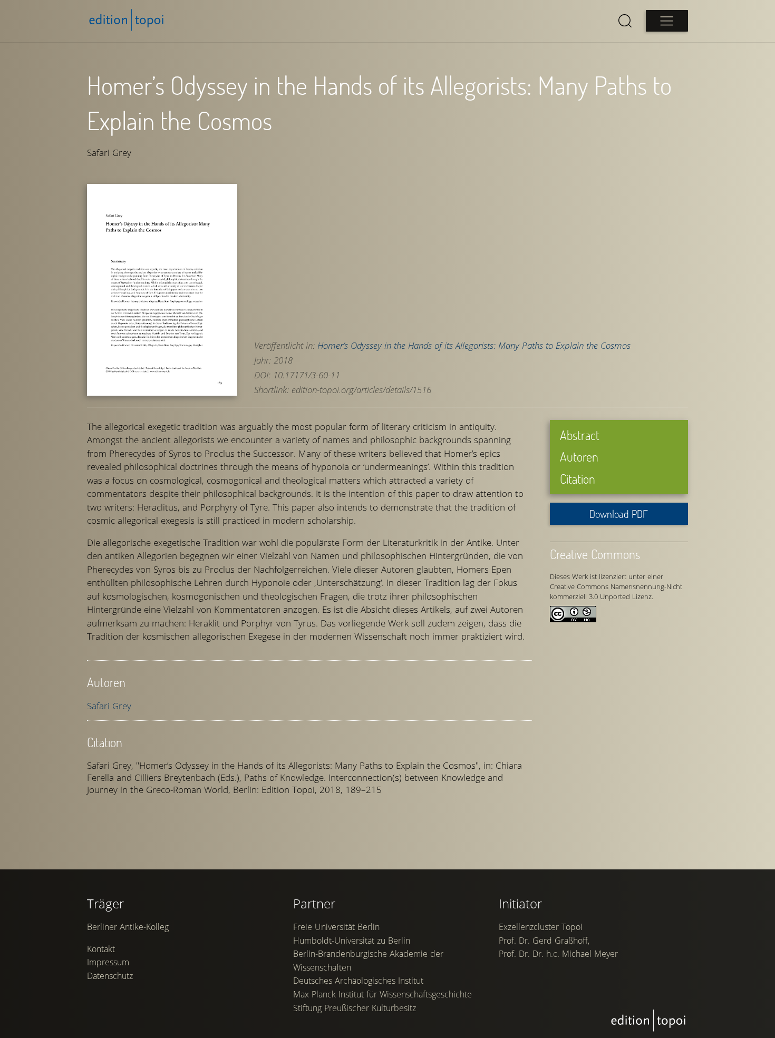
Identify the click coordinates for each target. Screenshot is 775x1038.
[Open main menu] (667, 21)
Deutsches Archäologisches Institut (358, 980)
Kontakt (101, 949)
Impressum (108, 962)
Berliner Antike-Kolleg (128, 927)
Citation (577, 479)
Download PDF (618, 514)
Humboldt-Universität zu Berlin (351, 940)
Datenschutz (110, 976)
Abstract (579, 435)
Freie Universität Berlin (336, 927)
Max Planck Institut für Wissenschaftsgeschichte (382, 994)
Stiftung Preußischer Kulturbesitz (354, 1008)
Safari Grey (109, 706)
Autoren (579, 456)
